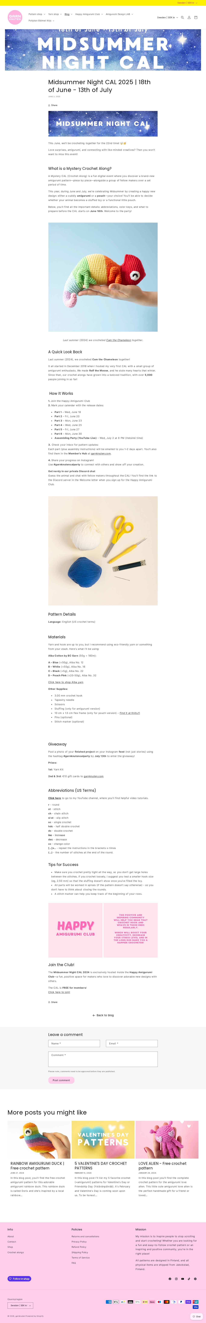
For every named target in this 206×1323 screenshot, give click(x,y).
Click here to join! (59, 992)
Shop (10, 1247)
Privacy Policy (79, 1241)
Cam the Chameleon (118, 340)
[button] (36, 14)
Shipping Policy (80, 1252)
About (11, 1236)
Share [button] (54, 105)
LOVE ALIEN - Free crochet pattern (162, 1165)
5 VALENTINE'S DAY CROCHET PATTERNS (101, 1165)
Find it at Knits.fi (130, 712)
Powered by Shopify (35, 1316)
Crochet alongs (16, 1252)
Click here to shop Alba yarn (65, 682)
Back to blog (105, 1015)
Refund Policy (79, 1247)
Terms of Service (81, 1257)
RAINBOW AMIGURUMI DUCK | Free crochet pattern (37, 1165)
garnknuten (20, 1316)
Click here (54, 798)
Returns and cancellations (85, 1236)
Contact (12, 1241)
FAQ (74, 1263)
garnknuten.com (101, 453)
